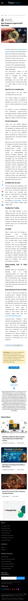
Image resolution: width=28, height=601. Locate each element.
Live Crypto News (5, 526)
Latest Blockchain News (7, 535)
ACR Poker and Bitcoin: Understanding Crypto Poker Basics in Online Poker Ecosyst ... (13, 439)
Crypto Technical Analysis (8, 559)
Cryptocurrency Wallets (7, 566)
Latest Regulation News (7, 538)
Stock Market (4, 556)
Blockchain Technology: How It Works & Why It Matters (13, 466)
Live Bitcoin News (5, 528)
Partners (3, 549)
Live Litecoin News (5, 540)
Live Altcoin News (5, 533)
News (6, 15)
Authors (22, 599)
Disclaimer (20, 598)
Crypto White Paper (6, 561)
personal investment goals (13, 316)
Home (2, 15)
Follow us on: (14, 345)
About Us (10, 599)
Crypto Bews (17, 200)
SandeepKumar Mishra (8, 443)
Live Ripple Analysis (6, 568)
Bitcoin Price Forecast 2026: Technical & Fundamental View (13, 492)
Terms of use (5, 598)
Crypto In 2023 (14, 367)
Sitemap (4, 599)
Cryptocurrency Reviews (7, 564)
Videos (3, 547)
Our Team (15, 599)
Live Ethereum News (6, 530)
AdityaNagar (5, 496)
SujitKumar (10, 20)
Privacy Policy (13, 598)
